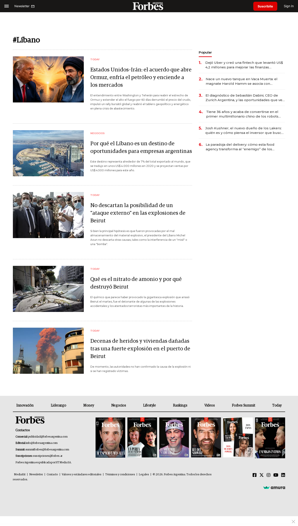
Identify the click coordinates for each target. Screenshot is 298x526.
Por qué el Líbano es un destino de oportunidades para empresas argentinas (141, 147)
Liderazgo (58, 405)
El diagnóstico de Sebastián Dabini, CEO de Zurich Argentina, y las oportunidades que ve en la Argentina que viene (244, 97)
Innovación (25, 405)
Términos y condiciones (120, 474)
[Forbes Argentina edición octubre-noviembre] (238, 437)
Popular (205, 52)
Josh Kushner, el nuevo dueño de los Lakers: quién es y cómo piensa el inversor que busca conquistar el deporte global (244, 130)
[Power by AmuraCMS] (274, 487)
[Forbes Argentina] (149, 6)
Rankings (180, 405)
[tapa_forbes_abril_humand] (142, 437)
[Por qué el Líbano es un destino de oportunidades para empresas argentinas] (48, 153)
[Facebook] (255, 475)
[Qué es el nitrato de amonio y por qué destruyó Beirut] (48, 289)
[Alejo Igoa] (174, 437)
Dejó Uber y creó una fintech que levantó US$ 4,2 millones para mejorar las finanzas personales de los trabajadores (244, 65)
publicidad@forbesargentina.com (48, 436)
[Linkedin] (283, 475)
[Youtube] (275, 475)
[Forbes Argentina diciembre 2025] (206, 437)
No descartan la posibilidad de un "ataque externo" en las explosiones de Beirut (137, 213)
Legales (144, 474)
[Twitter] (261, 475)
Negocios (118, 405)
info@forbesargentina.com (42, 443)
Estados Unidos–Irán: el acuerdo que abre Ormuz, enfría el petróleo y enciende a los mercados (141, 77)
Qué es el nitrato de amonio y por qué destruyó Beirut (136, 283)
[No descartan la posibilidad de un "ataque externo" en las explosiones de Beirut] (48, 215)
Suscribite (265, 6)
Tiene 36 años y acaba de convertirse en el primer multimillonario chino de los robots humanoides (242, 114)
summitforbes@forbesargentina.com (47, 449)
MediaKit (20, 474)
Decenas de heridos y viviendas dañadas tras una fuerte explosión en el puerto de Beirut (140, 348)
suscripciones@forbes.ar (47, 456)
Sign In (289, 6)
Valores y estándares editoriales (81, 474)
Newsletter (36, 474)
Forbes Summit (243, 405)
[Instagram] (269, 475)
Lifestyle (149, 405)
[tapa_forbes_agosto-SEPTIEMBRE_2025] (269, 437)
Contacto (52, 474)
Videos (209, 405)
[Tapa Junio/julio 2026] (110, 437)
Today (277, 405)
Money (88, 405)
